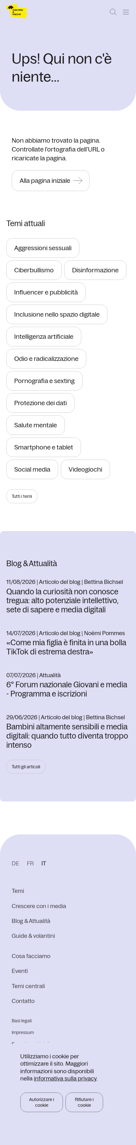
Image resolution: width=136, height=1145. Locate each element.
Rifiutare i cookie (84, 1102)
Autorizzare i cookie (41, 1102)
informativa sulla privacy (65, 1078)
